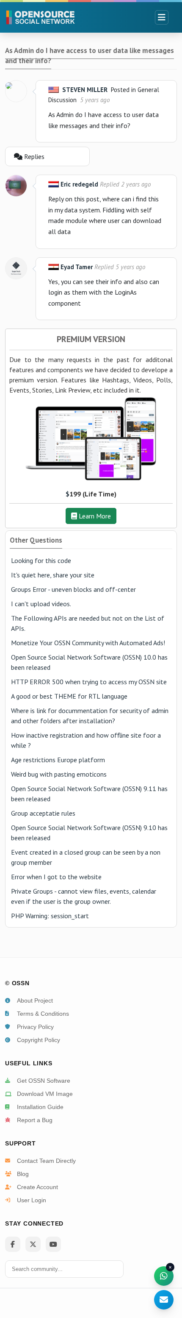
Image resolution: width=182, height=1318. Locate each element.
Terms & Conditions (43, 1013)
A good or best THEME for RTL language (69, 696)
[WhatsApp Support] (164, 1276)
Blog (23, 1173)
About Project (35, 1000)
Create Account (37, 1187)
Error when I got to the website (56, 876)
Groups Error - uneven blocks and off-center (73, 589)
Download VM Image (45, 1093)
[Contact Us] (164, 1300)
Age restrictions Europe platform (58, 759)
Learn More (94, 516)
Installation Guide (40, 1106)
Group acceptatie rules (43, 813)
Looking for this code (41, 560)
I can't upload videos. (41, 603)
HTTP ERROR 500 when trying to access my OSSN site (89, 681)
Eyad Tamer (77, 267)
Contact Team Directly (46, 1160)
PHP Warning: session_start (50, 915)
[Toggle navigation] (161, 17)
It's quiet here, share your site (52, 575)
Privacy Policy (35, 1026)
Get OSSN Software (43, 1080)
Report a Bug (34, 1120)
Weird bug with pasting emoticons (59, 774)
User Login (31, 1200)
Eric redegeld (79, 184)
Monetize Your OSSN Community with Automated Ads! (88, 642)
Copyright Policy (38, 1040)
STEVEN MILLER (85, 90)
